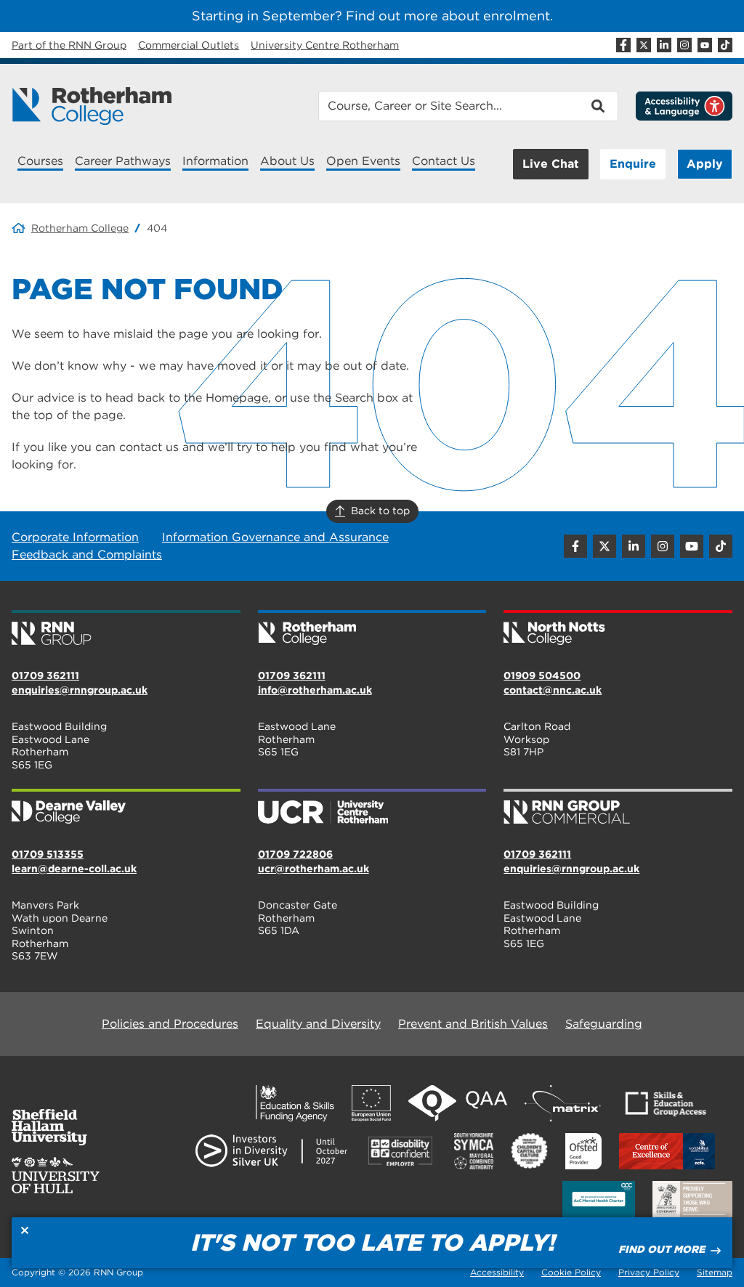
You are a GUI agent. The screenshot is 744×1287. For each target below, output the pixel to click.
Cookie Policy (571, 1272)
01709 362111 (45, 675)
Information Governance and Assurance (275, 537)
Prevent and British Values (473, 1024)
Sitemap (714, 1272)
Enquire (633, 164)
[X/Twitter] (643, 45)
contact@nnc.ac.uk (553, 690)
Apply (705, 164)
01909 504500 (542, 675)
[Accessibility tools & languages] (684, 106)
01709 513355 (48, 854)
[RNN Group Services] (618, 808)
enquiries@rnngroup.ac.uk (79, 690)
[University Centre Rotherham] (372, 808)
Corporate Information (75, 537)
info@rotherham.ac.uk (315, 690)
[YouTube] (705, 45)
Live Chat (550, 164)
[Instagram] (684, 45)
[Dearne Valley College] (126, 808)
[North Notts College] (618, 629)
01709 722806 (295, 854)
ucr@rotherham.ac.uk (313, 868)
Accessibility (497, 1272)
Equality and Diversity (318, 1024)
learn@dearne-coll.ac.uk (74, 868)
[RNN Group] (126, 629)
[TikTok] (725, 45)
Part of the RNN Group (69, 45)
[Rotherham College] (91, 106)
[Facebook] (623, 45)
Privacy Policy (648, 1272)
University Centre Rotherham (325, 45)
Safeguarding (603, 1024)
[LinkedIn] (664, 45)
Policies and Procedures (170, 1024)
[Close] (24, 1230)
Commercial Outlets (188, 45)
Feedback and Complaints (87, 554)
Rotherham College (80, 228)
